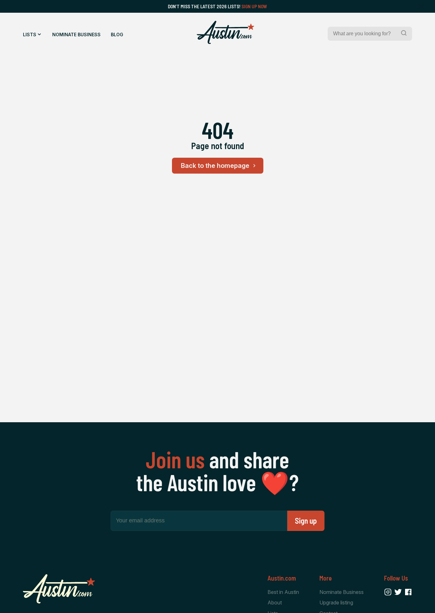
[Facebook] (408, 592)
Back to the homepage (215, 165)
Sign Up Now (254, 6)
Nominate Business (76, 34)
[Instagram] (388, 592)
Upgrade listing (336, 602)
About (274, 602)
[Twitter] (398, 592)
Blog (117, 34)
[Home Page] (225, 32)
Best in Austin (283, 592)
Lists (29, 34)
